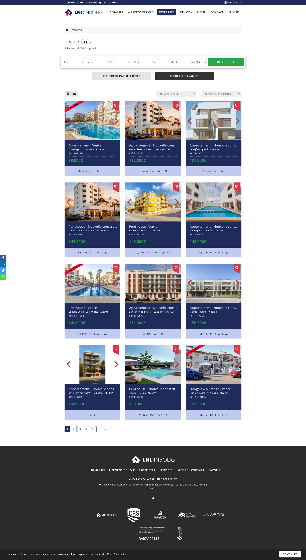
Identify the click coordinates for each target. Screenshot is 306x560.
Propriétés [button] (166, 12)
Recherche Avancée (184, 76)
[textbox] (72, 62)
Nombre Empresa (84, 12)
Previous (69, 120)
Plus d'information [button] (117, 554)
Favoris (234, 12)
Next (116, 120)
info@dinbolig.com (97, 2)
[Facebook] (240, 2)
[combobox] (71, 62)
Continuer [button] (290, 554)
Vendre (201, 12)
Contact (217, 12)
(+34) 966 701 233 (74, 2)
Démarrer (116, 12)
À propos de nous (141, 12)
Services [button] (185, 12)
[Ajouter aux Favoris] (116, 104)
